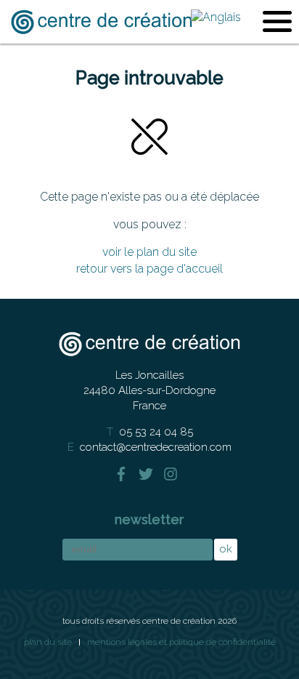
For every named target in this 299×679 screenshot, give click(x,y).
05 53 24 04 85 (156, 431)
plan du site (48, 642)
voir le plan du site (149, 252)
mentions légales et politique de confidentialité (181, 642)
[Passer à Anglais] (216, 16)
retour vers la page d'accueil (149, 269)
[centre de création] (101, 22)
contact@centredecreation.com (156, 447)
